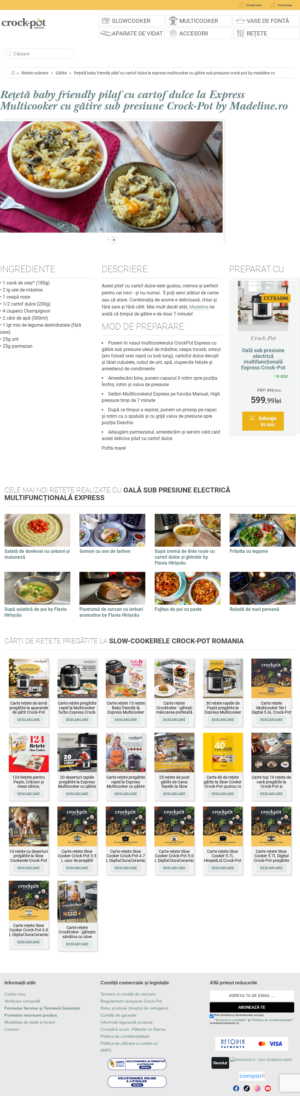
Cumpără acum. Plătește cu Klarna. (133, 1029)
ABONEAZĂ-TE (251, 1007)
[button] (5, 177)
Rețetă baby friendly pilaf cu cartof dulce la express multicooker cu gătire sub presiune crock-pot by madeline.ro (174, 73)
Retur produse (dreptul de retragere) (134, 1008)
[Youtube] (267, 1088)
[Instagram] (257, 1088)
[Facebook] (236, 1088)
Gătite (61, 73)
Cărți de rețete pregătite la (124, 641)
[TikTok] (246, 1088)
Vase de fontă (268, 20)
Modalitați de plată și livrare (29, 1022)
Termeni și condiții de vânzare (128, 994)
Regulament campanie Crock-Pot (131, 1001)
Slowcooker (131, 20)
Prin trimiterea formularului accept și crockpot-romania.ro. (251, 1019)
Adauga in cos (267, 421)
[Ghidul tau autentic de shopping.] (252, 1076)
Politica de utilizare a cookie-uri (129, 1043)
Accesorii (193, 33)
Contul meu (15, 994)
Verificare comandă (22, 1001)
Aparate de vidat (137, 33)
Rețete (257, 33)
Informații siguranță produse (126, 1022)
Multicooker (198, 20)
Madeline (199, 307)
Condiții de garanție (118, 1015)
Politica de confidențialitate (125, 1036)
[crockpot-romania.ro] (24, 21)
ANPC (106, 1050)
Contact (11, 1029)
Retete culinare (34, 73)
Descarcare (28, 720)
